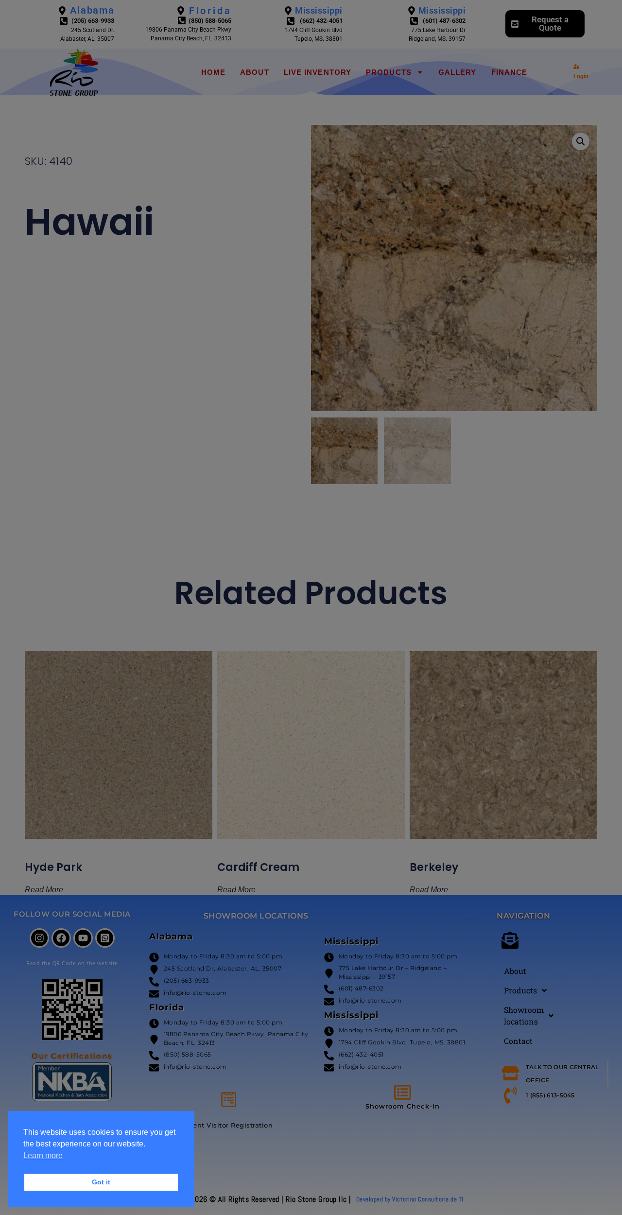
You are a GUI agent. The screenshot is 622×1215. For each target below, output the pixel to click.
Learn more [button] (43, 1155)
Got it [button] (101, 1182)
